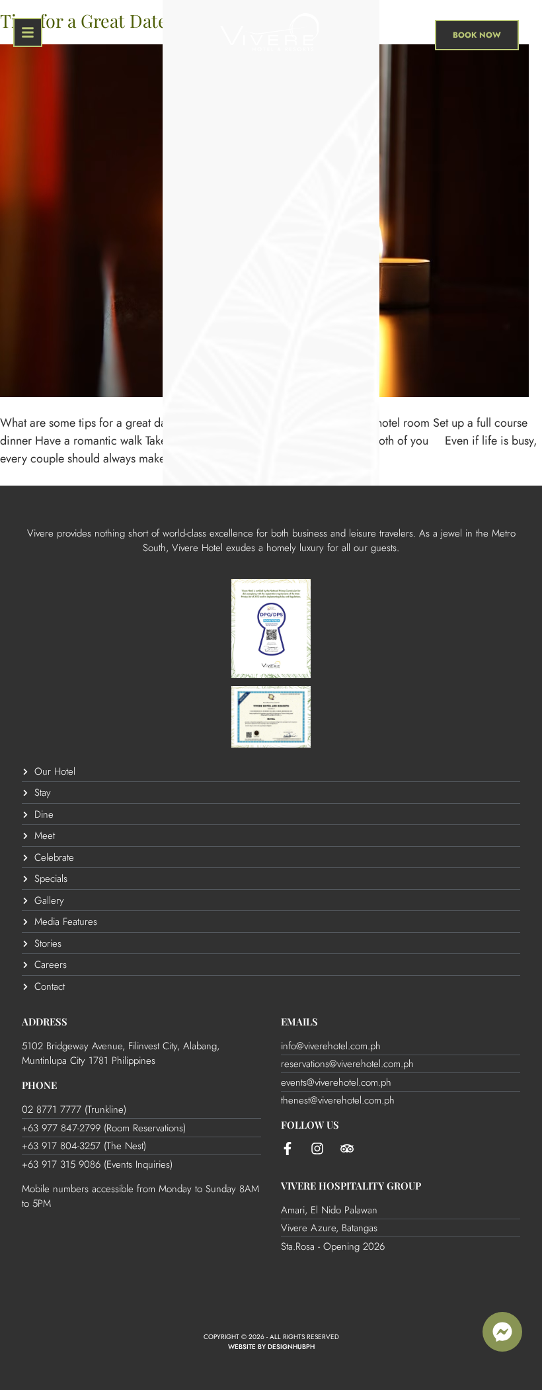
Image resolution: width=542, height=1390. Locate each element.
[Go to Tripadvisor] (347, 1148)
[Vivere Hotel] (269, 34)
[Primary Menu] (27, 32)
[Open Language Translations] (399, 34)
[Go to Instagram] (317, 1148)
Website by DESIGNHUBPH (271, 1347)
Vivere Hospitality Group (351, 1185)
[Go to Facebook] (287, 1148)
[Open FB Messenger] (502, 1332)
